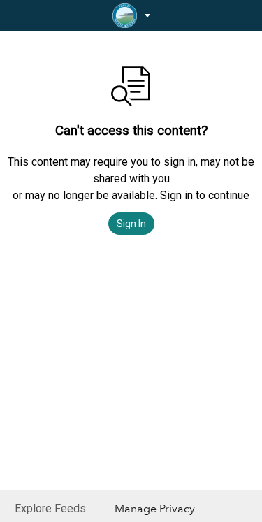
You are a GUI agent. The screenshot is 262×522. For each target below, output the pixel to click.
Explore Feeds (50, 508)
